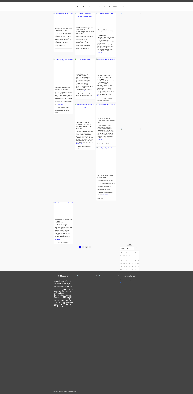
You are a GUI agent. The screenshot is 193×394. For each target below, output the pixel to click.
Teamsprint (78, 148)
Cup (55, 283)
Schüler (65, 299)
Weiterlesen (57, 47)
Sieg (64, 110)
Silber (91, 95)
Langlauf (62, 290)
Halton (67, 286)
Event (69, 285)
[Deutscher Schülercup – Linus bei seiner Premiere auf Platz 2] (106, 110)
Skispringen (61, 300)
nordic (55, 293)
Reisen (56, 297)
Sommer (98, 198)
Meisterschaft (58, 291)
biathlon (63, 281)
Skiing (55, 300)
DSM (60, 242)
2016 (55, 280)
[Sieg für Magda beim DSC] (106, 160)
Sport (63, 302)
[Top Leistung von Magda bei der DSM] (63, 209)
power (69, 295)
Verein (102, 198)
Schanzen (61, 299)
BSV (71, 281)
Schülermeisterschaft (64, 242)
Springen (67, 302)
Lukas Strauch (69, 289)
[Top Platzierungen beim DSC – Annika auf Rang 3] (63, 19)
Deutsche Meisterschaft (61, 107)
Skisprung (67, 110)
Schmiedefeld (104, 143)
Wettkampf (67, 304)
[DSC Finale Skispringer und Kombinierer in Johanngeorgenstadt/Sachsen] (85, 19)
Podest (68, 49)
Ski (71, 299)
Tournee (55, 304)
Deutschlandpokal (90, 93)
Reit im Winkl (66, 297)
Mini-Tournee (66, 291)
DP (76, 95)
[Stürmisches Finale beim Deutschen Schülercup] (106, 66)
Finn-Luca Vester (61, 286)
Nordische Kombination (59, 110)
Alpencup (58, 280)
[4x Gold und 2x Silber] (85, 65)
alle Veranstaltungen (125, 283)
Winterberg (56, 112)
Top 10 (81, 148)
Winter (57, 306)
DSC (66, 49)
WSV (62, 306)
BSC (68, 281)
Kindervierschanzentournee (64, 288)
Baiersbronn (80, 146)
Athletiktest (62, 280)
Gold (80, 95)
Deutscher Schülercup (61, 49)
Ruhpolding (56, 299)
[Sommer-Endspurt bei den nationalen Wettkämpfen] (63, 72)
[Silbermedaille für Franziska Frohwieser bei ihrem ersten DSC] (106, 20)
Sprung (71, 302)
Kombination (56, 289)
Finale (90, 52)
